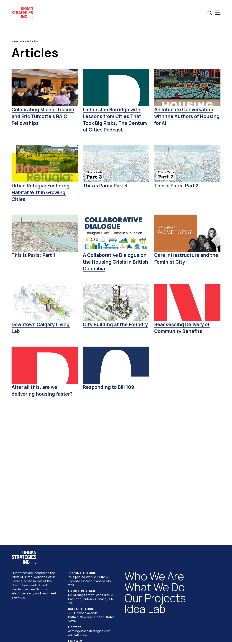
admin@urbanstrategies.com (89, 631)
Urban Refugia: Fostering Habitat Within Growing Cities (41, 192)
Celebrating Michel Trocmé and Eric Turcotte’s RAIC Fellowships (43, 116)
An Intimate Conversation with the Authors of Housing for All (187, 116)
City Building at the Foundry (115, 324)
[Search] (210, 13)
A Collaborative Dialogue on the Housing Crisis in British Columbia (115, 262)
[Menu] (217, 13)
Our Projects (155, 598)
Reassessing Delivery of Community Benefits (182, 327)
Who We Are (154, 576)
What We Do (154, 587)
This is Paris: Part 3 (105, 185)
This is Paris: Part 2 (176, 185)
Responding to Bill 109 (108, 387)
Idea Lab (18, 41)
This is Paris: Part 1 (33, 255)
